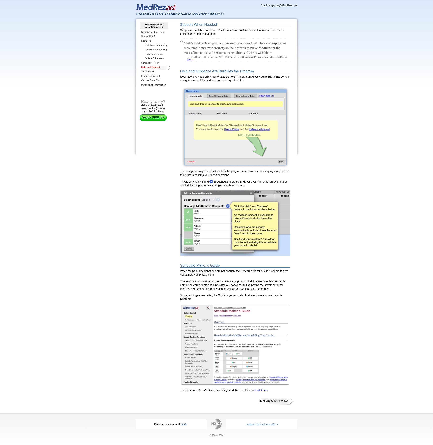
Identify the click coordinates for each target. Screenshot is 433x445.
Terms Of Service (254, 424)
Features (146, 40)
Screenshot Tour (150, 62)
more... (190, 59)
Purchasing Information (153, 84)
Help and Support (150, 67)
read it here (261, 390)
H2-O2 (184, 424)
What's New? (148, 36)
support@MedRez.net (283, 5)
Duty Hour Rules (154, 54)
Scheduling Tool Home (153, 32)
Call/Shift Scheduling (156, 49)
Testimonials (147, 71)
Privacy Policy (271, 424)
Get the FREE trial (153, 117)
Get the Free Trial (150, 80)
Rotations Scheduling (156, 45)
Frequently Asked (150, 76)
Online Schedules (154, 58)
